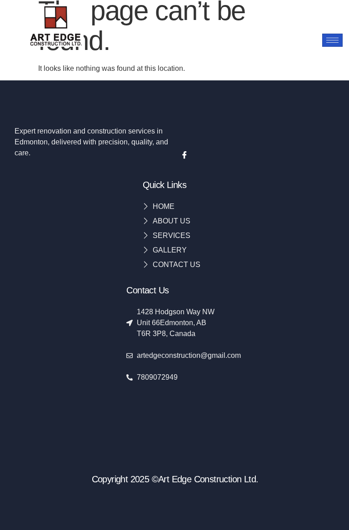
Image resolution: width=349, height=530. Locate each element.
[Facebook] (184, 156)
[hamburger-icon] (332, 40)
